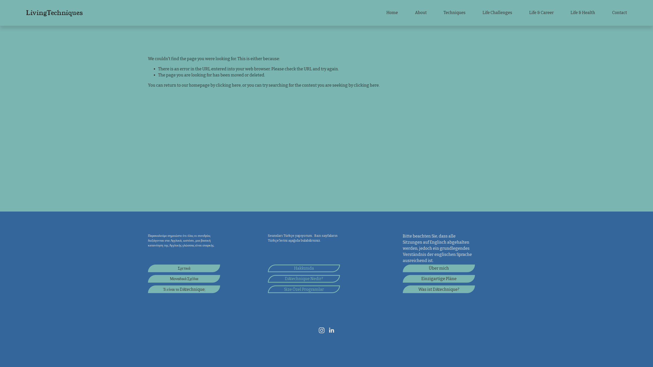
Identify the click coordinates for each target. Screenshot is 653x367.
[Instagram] (322, 330)
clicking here (228, 85)
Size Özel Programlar (304, 289)
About (421, 12)
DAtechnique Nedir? (304, 278)
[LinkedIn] (331, 330)
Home (392, 12)
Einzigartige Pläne (439, 278)
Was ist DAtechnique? (438, 289)
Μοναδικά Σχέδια (184, 278)
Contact (619, 12)
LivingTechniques (54, 12)
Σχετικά (184, 268)
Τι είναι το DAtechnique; (184, 289)
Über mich (439, 268)
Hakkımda (304, 268)
